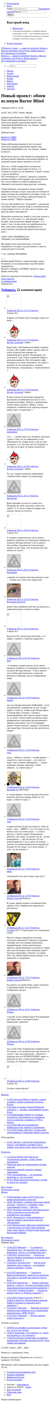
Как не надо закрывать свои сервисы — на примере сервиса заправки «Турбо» (26, 1265)
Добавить (8, 290)
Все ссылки (6, 1187)
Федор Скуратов (15, 342)
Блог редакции (14, 1389)
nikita (9, 871)
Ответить (33, 310)
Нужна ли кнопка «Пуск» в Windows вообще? (27, 1291)
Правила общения (15, 1374)
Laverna (10, 930)
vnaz (9, 752)
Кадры (10, 78)
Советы (10, 86)
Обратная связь (14, 1392)
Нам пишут (12, 83)
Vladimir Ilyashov (26, 1290)
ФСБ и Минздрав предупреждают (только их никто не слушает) (27, 1181)
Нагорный (12, 498)
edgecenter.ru (23, 1384)
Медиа (10, 71)
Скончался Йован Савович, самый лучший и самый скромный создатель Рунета (26, 1102)
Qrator (28, 1387)
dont (9, 660)
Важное (5, 1094)
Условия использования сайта (21, 1372)
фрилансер (21, 1272)
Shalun (10, 700)
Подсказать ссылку (10, 1189)
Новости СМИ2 (8, 137)
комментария (9, 281)
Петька (10, 1012)
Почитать (5, 1152)
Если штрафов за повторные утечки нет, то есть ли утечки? (27, 1328)
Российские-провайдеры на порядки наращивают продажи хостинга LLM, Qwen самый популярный (28, 1340)
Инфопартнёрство (15, 1377)
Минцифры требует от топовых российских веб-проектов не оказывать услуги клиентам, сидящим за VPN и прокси (26, 1118)
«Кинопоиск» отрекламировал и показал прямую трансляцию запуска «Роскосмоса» (25, 1220)
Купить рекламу (14, 43)
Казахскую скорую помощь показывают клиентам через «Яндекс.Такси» (28, 1257)
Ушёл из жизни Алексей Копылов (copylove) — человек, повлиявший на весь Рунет (27, 1109)
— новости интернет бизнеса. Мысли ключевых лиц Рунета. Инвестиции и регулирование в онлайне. (23, 58)
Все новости (7, 1237)
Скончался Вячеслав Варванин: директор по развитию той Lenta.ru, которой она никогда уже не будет (28, 1276)
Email (9, 8)
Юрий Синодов (14, 898)
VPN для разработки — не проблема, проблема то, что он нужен (25, 1175)
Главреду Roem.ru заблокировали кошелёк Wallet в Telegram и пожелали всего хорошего (27, 1303)
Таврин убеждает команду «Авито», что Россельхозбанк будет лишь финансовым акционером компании (28, 1285)
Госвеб (10, 73)
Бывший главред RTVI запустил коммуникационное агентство (25, 1198)
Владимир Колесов (16, 602)
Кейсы (10, 81)
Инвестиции (13, 76)
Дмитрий (22, 1308)
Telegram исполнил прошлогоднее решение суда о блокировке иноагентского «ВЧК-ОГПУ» (28, 1310)
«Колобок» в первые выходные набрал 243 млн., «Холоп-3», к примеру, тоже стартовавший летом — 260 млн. (28, 1204)
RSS (9, 1395)
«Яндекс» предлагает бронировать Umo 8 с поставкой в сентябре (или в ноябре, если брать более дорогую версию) (27, 1144)
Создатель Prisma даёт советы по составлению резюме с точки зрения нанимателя (24, 1159)
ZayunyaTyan (24, 1255)
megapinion (12, 432)
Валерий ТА (13, 789)
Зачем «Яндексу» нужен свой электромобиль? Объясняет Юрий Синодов (28, 1131)
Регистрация (13, 3)
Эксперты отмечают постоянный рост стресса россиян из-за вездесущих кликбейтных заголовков (28, 1212)
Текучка (11, 89)
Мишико (22, 1247)
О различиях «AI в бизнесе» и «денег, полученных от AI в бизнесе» (28, 1334)
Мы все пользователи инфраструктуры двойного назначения (25, 1126)
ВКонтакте (17, 28)
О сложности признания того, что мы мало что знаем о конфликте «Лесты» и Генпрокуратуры (27, 1250)
